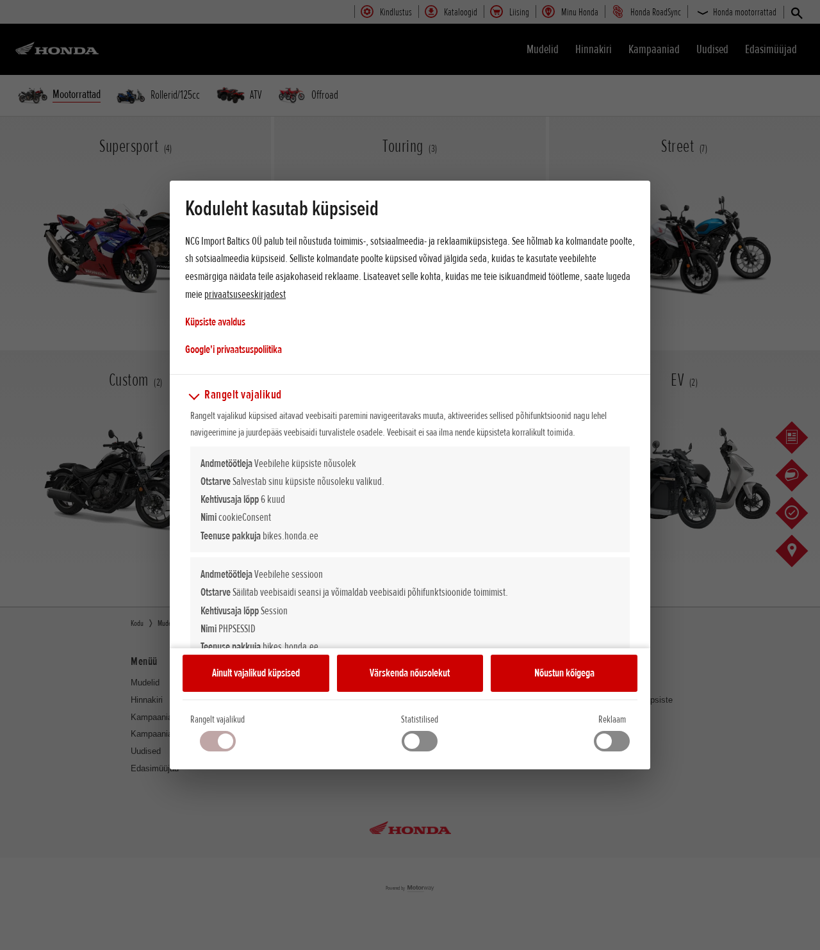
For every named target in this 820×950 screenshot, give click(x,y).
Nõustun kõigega (564, 673)
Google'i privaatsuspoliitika (233, 348)
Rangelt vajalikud (217, 719)
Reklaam (612, 719)
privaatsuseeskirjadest (245, 294)
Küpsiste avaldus (215, 322)
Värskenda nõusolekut (410, 673)
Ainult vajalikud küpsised (256, 673)
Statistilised (419, 719)
